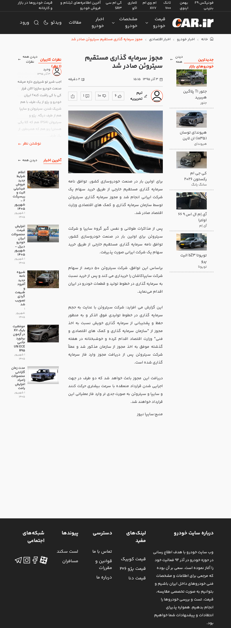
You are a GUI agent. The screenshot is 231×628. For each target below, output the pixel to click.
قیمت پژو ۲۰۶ (133, 568)
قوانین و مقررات (103, 564)
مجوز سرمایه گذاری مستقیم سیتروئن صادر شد (107, 39)
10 (99, 96)
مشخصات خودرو (128, 23)
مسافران (70, 561)
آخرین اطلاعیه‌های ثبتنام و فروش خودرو (80, 5)
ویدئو (56, 22)
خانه (205, 39)
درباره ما (104, 577)
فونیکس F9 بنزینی (204, 5)
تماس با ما (102, 551)
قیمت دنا (137, 578)
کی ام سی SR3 (114, 5)
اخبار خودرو (98, 23)
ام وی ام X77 (149, 5)
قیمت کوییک (133, 559)
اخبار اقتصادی (159, 39)
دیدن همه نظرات (30, 59)
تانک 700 (167, 5)
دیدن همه (179, 59)
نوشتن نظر (32, 144)
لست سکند (67, 551)
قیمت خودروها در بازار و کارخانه (35, 5)
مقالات (75, 22)
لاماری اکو (132, 5)
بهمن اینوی (184, 5)
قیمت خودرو (159, 23)
